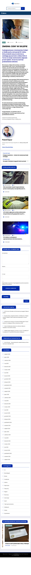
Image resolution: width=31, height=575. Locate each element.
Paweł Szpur (7, 140)
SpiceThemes (16, 558)
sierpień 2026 (7, 354)
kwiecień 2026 (7, 366)
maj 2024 (6, 437)
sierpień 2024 (7, 428)
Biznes (5, 476)
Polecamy (6, 488)
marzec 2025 (7, 407)
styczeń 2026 (7, 375)
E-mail (3, 274)
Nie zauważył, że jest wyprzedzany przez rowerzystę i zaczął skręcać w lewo (14, 188)
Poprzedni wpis (6, 153)
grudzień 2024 (7, 416)
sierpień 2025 (7, 391)
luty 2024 (6, 447)
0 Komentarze (20, 42)
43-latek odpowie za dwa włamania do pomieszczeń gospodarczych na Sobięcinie (14, 213)
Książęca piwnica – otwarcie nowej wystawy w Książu (15, 155)
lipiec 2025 (6, 394)
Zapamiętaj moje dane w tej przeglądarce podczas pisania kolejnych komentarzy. (15, 283)
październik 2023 (8, 453)
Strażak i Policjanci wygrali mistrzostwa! (14, 161)
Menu (4, 13)
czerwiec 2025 (7, 397)
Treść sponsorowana (9, 504)
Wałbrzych (6, 507)
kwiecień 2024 (7, 441)
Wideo (5, 510)
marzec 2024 (7, 444)
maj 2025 (6, 400)
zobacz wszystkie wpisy (7, 147)
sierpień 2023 (7, 459)
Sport (5, 501)
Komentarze (4, 253)
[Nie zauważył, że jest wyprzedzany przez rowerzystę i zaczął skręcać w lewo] (15, 177)
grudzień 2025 (7, 379)
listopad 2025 (7, 382)
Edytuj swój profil (24, 142)
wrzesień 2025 (7, 388)
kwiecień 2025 (7, 403)
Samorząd (6, 497)
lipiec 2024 (6, 431)
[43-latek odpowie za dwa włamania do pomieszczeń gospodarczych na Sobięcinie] (15, 202)
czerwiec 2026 (7, 360)
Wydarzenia (7, 513)
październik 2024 (8, 422)
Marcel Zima (7, 185)
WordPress (17, 557)
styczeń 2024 (7, 450)
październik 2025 (8, 385)
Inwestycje (6, 479)
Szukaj (6, 296)
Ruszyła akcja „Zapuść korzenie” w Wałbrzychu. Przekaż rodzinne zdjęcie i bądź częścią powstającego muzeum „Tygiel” (15, 317)
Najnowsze (6, 485)
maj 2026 (6, 363)
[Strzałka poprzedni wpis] (27, 155)
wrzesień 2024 (7, 425)
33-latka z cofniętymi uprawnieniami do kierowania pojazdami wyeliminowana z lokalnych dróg (12, 238)
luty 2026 (6, 372)
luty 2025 (6, 410)
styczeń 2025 (7, 413)
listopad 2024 (7, 419)
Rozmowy (6, 494)
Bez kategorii (7, 473)
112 (3, 42)
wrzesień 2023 (7, 456)
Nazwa (3, 266)
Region (5, 491)
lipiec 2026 (6, 357)
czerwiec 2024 (7, 434)
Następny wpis (6, 159)
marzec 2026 (7, 369)
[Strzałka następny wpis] (27, 161)
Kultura (5, 482)
